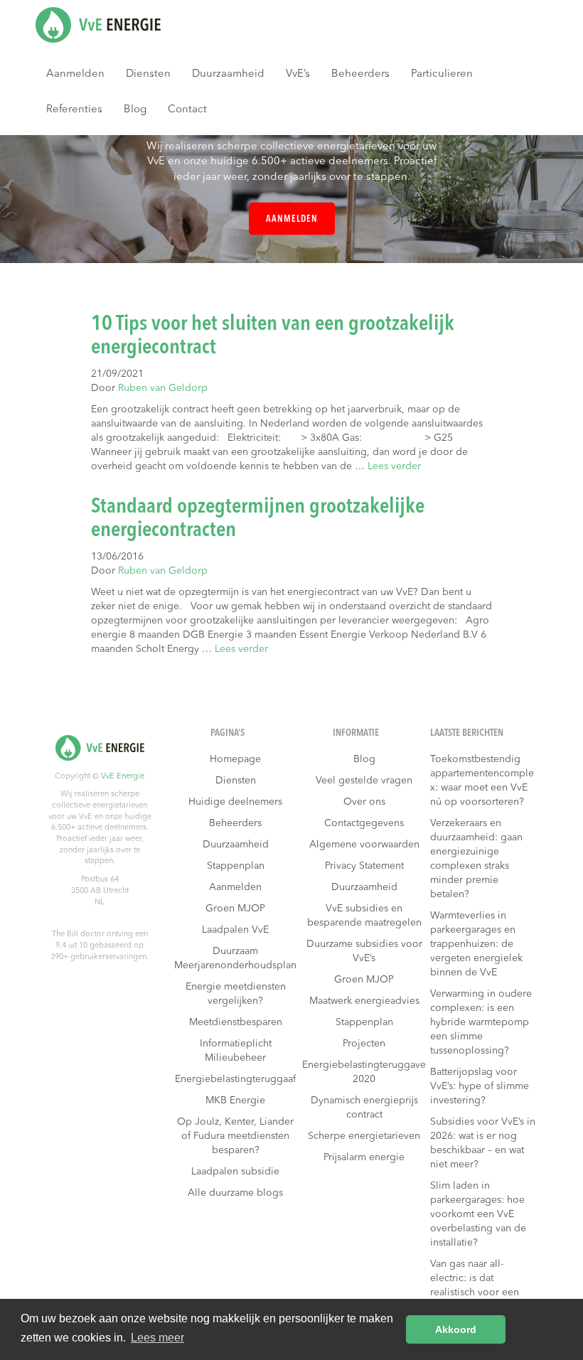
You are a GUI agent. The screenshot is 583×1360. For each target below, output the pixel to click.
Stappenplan (235, 866)
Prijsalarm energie (364, 1157)
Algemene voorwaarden (364, 845)
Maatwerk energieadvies (364, 1001)
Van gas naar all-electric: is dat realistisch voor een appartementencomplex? (482, 1292)
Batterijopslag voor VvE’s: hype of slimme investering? (479, 1086)
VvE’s (298, 74)
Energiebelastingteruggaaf (235, 1079)
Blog (135, 110)
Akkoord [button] (455, 1329)
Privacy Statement (364, 866)
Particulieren (442, 74)
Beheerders (360, 74)
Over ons (364, 802)
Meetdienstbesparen (235, 1022)
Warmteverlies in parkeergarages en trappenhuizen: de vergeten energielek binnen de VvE (476, 944)
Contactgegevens (364, 823)
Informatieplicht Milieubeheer (236, 1051)
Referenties (74, 110)
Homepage (235, 759)
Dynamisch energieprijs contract (364, 1108)
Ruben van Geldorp (163, 388)
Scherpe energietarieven (364, 1136)
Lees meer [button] (157, 1338)
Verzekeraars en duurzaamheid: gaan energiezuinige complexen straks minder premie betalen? (476, 858)
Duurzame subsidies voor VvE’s (364, 951)
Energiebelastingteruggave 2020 (364, 1072)
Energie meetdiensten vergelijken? (236, 994)
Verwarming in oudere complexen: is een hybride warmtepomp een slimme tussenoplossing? (481, 1022)
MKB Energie (235, 1100)
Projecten (364, 1044)
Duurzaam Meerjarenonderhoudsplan (235, 958)
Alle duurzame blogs (235, 1193)
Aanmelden (75, 74)
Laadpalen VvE (235, 930)
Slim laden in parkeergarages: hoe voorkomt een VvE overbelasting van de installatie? (478, 1214)
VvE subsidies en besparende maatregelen (364, 916)
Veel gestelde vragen (364, 781)
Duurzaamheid (228, 74)
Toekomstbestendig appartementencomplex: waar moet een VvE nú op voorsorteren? (482, 780)
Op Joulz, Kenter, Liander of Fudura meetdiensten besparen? (235, 1136)
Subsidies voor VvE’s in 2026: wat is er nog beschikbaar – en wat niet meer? (482, 1143)
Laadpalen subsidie (235, 1172)
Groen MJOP (235, 909)
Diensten (148, 74)
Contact (187, 110)
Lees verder (394, 466)
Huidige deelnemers (235, 802)
